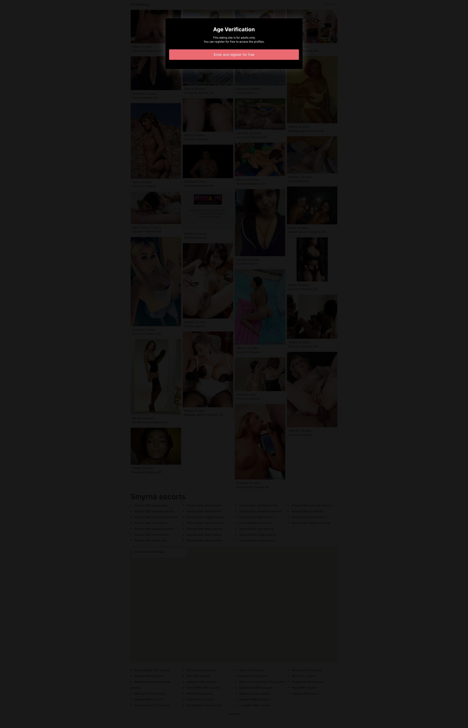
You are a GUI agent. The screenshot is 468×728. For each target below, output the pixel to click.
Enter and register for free (234, 55)
